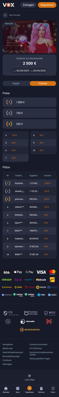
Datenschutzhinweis (38, 344)
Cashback (7, 360)
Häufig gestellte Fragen (40, 358)
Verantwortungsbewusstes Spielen (41, 353)
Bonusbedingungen (11, 356)
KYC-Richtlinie (36, 348)
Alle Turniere (14, 15)
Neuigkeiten (8, 344)
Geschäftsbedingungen (13, 352)
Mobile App (8, 348)
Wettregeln (7, 364)
